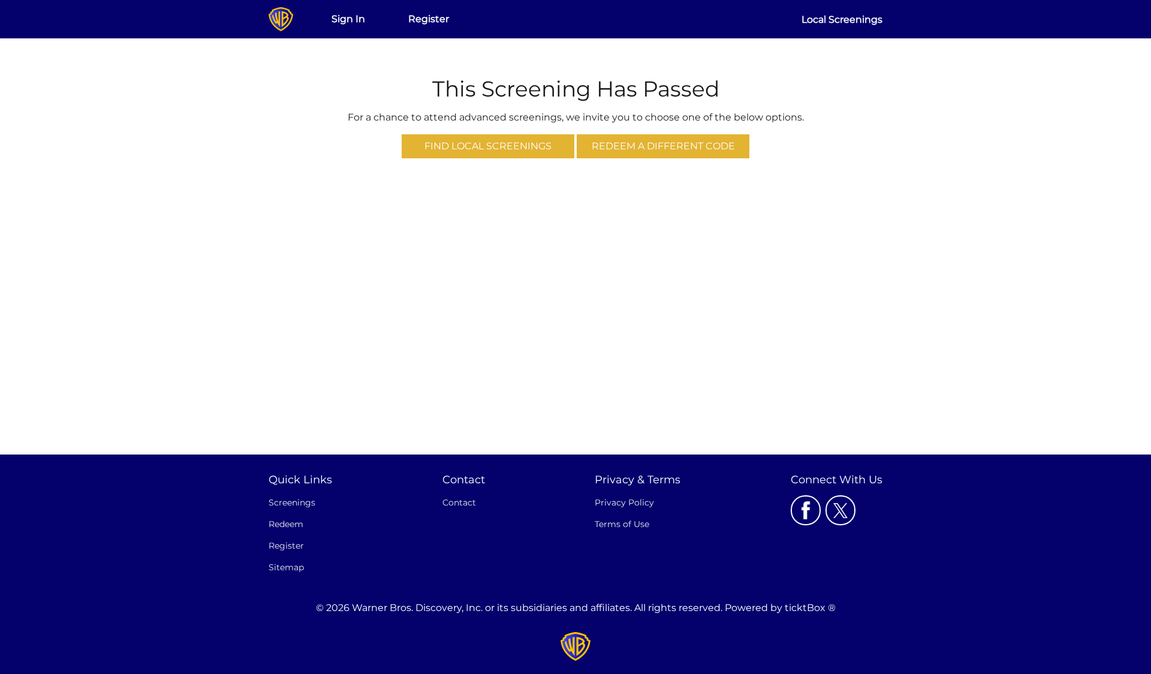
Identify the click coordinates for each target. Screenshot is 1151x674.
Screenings (292, 502)
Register (428, 19)
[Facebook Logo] (806, 510)
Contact (459, 502)
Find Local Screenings (488, 146)
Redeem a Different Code (663, 146)
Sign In (348, 19)
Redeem (286, 524)
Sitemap (286, 567)
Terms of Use (622, 524)
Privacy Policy (624, 502)
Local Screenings (842, 19)
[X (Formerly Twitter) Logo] (840, 510)
